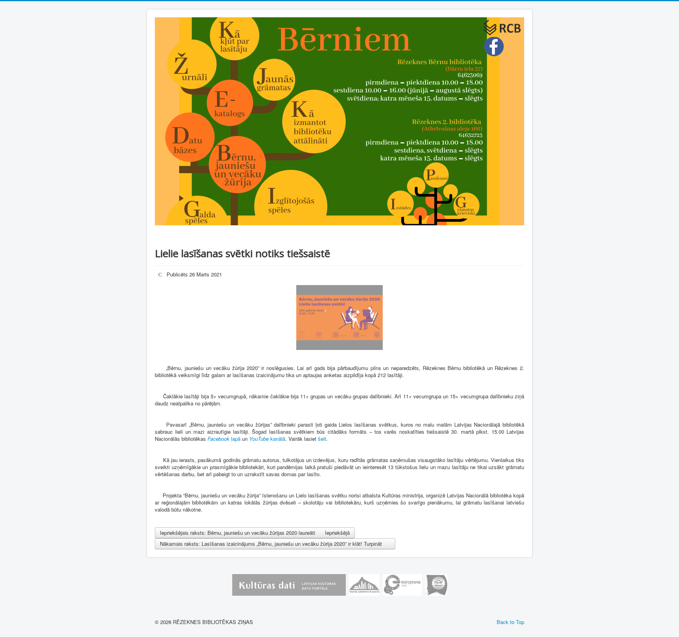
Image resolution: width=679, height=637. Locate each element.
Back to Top (510, 622)
